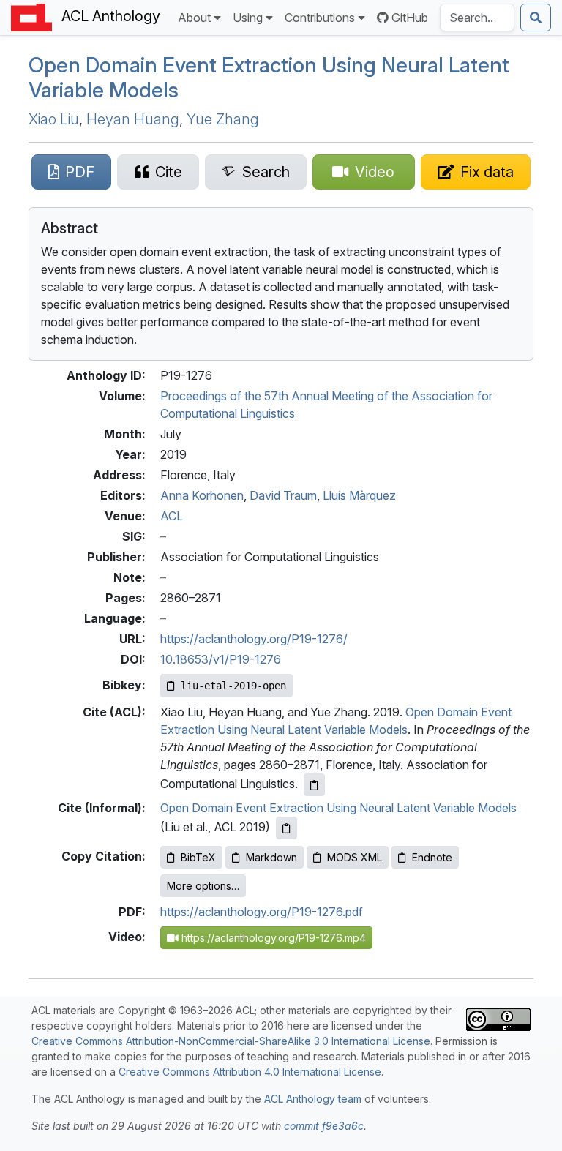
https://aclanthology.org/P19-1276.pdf (261, 911)
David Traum (283, 495)
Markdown (271, 857)
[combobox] (477, 17)
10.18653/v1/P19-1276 (220, 659)
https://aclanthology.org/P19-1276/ (254, 638)
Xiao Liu (54, 119)
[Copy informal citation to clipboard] (286, 828)
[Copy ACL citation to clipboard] (314, 784)
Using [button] (248, 17)
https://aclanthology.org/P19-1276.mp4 (272, 937)
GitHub (409, 17)
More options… (203, 886)
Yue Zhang (223, 119)
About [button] (194, 17)
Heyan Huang (132, 119)
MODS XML (354, 857)
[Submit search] (535, 17)
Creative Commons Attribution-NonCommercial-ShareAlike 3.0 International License (230, 1041)
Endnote (432, 857)
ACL (171, 516)
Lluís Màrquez (359, 495)
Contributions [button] (320, 17)
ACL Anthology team (312, 1098)
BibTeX (198, 857)
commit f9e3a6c (324, 1126)
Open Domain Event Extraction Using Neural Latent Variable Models (269, 77)
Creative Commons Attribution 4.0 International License (250, 1071)
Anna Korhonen (202, 495)
